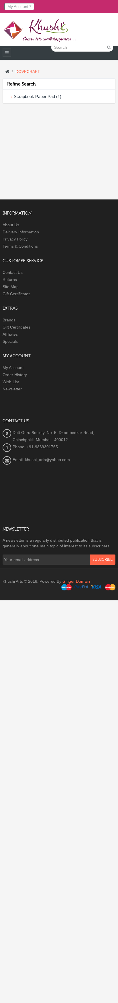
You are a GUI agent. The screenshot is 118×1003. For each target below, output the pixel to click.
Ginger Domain (76, 581)
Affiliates (10, 334)
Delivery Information (21, 232)
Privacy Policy (15, 239)
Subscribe (103, 559)
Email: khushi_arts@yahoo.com (41, 459)
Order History (15, 374)
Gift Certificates (16, 293)
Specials (10, 341)
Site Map (11, 286)
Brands (9, 320)
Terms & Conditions (20, 246)
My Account (13, 367)
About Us (11, 225)
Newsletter (12, 389)
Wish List (11, 382)
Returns (10, 279)
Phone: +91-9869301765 (35, 447)
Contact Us (13, 272)
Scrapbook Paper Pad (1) (37, 96)
